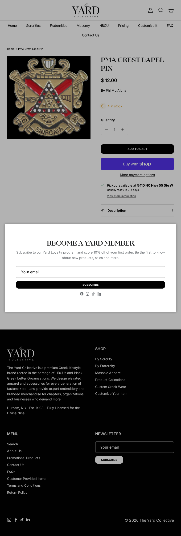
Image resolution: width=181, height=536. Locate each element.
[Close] (168, 232)
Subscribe (90, 284)
